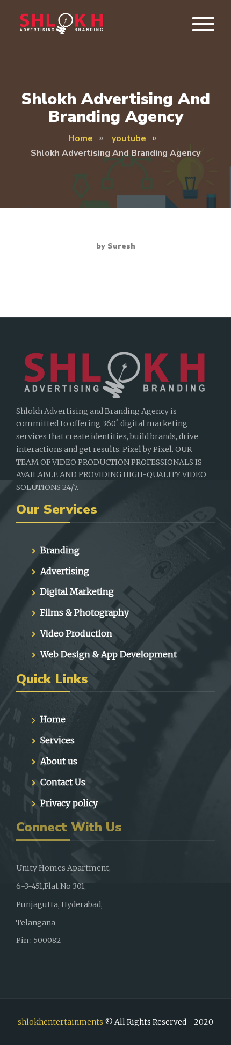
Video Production (76, 633)
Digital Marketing (77, 591)
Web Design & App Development (108, 654)
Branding (60, 550)
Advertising (64, 571)
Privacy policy (69, 803)
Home (53, 719)
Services (57, 740)
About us (58, 761)
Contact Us (62, 782)
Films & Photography (84, 612)
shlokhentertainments (60, 1022)
